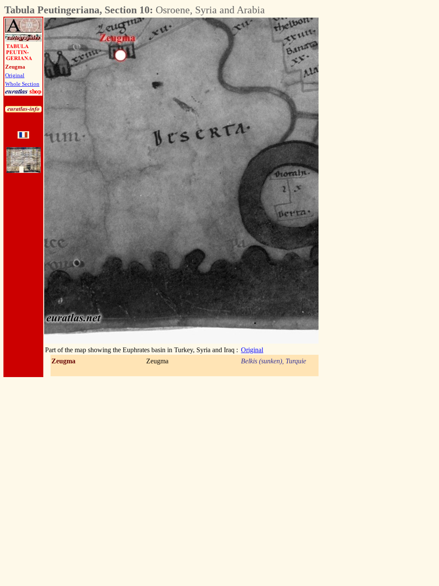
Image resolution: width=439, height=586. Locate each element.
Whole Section (22, 84)
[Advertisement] (366, 146)
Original (14, 75)
